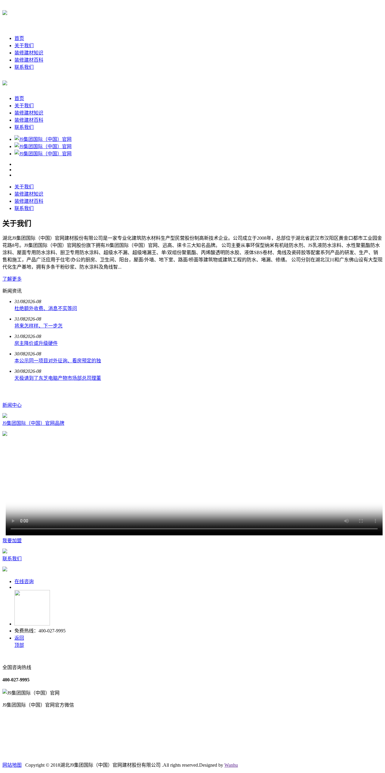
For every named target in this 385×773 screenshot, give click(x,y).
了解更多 (12, 279)
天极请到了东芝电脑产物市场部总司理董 (57, 378)
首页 (19, 38)
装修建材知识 (28, 52)
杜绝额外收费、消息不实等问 (45, 308)
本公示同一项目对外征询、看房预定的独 (57, 360)
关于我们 (24, 45)
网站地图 (12, 765)
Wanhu (231, 765)
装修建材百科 (28, 59)
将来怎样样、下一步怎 (38, 325)
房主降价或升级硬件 (36, 343)
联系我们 (24, 67)
